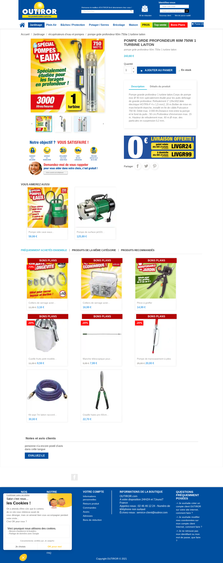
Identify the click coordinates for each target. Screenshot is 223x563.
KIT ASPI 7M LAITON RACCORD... (43, 414)
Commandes (89, 507)
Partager (137, 166)
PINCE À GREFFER (144, 302)
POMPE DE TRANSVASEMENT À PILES (154, 358)
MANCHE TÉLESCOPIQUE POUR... (97, 358)
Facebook (74, 477)
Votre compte (93, 491)
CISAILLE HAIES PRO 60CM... (96, 414)
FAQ (49, 553)
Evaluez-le (36, 455)
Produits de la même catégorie (94, 250)
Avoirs (86, 511)
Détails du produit (160, 86)
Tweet (146, 166)
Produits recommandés (137, 250)
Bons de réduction (92, 520)
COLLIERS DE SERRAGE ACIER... (42, 302)
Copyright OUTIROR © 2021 (111, 558)
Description (137, 86)
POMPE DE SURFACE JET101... (91, 232)
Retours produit (91, 503)
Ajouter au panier (156, 70)
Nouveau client (165, 15)
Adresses (88, 516)
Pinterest (154, 166)
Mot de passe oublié (183, 15)
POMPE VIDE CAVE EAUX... (41, 232)
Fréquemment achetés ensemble (44, 250)
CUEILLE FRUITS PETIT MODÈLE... (43, 358)
